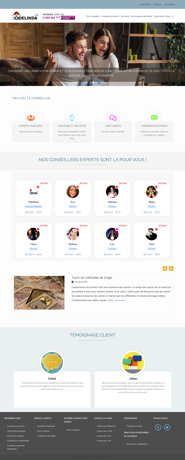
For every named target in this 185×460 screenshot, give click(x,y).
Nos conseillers (93, 16)
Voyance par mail (104, 436)
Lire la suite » (120, 300)
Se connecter (169, 4)
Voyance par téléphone (106, 426)
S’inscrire (157, 4)
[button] (171, 268)
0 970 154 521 (145, 4)
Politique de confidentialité (18, 440)
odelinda (86, 457)
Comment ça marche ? (110, 16)
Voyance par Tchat (104, 431)
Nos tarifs (125, 16)
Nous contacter (43, 431)
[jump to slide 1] (90, 82)
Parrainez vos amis (134, 426)
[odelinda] (24, 15)
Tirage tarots (158, 16)
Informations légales (15, 436)
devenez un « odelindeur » (137, 444)
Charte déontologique (16, 431)
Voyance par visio (104, 440)
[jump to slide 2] (93, 82)
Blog (168, 16)
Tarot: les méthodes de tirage (92, 277)
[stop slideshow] (96, 82)
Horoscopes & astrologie (141, 16)
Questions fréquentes (46, 426)
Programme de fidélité (46, 436)
